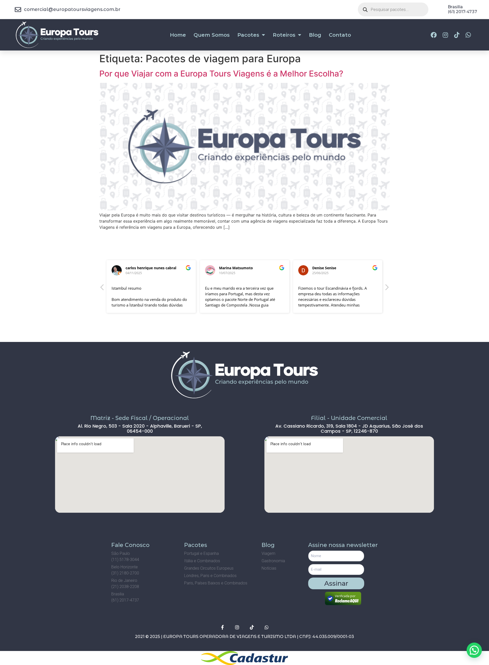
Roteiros (284, 35)
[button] (386, 289)
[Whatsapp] (266, 627)
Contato (340, 35)
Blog (315, 35)
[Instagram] (237, 627)
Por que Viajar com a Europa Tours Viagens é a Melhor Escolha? (221, 74)
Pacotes (248, 35)
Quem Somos (212, 35)
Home (178, 35)
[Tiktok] (252, 627)
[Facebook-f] (222, 627)
